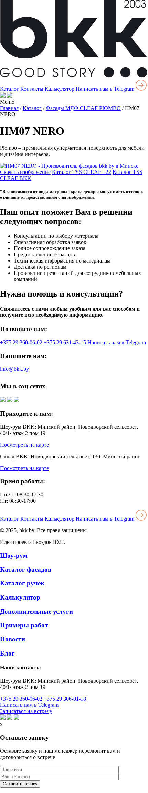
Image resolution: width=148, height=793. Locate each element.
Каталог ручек (22, 583)
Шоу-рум (14, 555)
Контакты (31, 89)
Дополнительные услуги (36, 611)
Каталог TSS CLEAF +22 (81, 172)
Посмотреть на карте (24, 445)
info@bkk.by (14, 369)
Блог (7, 653)
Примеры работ (24, 625)
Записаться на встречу (26, 711)
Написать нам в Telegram (106, 89)
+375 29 (21, 342)
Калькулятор (59, 89)
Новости (12, 639)
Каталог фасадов (25, 569)
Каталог (9, 89)
